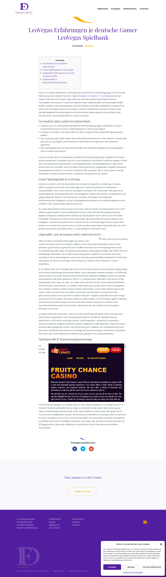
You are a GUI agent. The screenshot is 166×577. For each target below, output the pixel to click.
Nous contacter (83, 491)
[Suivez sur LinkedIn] (145, 522)
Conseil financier (24, 522)
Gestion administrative (27, 527)
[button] (161, 544)
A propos (115, 9)
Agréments (54, 525)
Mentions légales (59, 571)
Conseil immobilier (25, 525)
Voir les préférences (152, 567)
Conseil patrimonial (26, 519)
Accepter (112, 567)
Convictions (54, 527)
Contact (144, 9)
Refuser (131, 567)
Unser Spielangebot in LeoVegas (58, 69)
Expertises (102, 9)
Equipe (52, 522)
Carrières (76, 522)
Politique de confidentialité (133, 572)
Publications (129, 9)
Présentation (55, 519)
